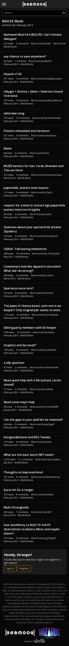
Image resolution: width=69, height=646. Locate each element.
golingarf (49, 424)
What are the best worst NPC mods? (29, 455)
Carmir (50, 275)
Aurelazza (51, 135)
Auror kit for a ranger (18, 490)
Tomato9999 (51, 406)
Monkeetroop (53, 476)
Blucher (48, 61)
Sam (49, 43)
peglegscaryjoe (54, 78)
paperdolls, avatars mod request (26, 188)
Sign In (10, 568)
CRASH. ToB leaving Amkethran (25, 249)
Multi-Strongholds (16, 507)
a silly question (14, 363)
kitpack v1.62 (13, 74)
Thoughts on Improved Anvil (23, 472)
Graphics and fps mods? (20, 345)
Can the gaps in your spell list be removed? (33, 420)
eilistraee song (14, 113)
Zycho (50, 192)
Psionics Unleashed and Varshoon (27, 131)
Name (8, 148)
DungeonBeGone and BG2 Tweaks (27, 437)
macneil (49, 292)
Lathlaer (49, 389)
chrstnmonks (54, 117)
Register (24, 568)
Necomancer (51, 236)
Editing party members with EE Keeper (30, 328)
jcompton (56, 459)
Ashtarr (50, 494)
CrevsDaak (52, 314)
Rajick (51, 332)
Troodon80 (53, 253)
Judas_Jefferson (54, 100)
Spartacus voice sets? (19, 288)
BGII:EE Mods (10, 46)
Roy (47, 153)
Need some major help (19, 402)
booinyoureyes (54, 174)
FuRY (49, 512)
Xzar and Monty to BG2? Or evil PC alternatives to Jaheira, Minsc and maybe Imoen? (32, 529)
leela (49, 441)
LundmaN (51, 349)
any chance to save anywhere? (25, 56)
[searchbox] (34, 13)
